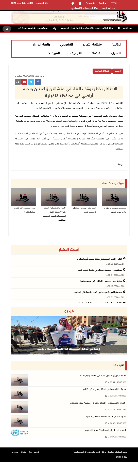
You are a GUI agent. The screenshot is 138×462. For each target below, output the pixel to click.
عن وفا (15, 452)
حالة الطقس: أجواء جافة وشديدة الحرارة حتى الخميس (93, 28)
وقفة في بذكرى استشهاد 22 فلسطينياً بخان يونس (68, 349)
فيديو (69, 311)
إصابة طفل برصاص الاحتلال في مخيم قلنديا (84, 210)
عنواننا (23, 452)
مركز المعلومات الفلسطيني (85, 8)
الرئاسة (116, 45)
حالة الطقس (42, 3)
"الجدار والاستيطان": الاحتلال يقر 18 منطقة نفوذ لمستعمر (98, 403)
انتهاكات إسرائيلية (102, 71)
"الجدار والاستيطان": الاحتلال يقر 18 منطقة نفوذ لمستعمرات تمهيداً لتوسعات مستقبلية (54, 214)
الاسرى (116, 53)
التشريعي (66, 45)
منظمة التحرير (92, 45)
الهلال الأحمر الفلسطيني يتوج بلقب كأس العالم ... (99, 259)
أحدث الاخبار (69, 249)
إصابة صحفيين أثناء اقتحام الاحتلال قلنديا (25, 210)
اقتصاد (96, 53)
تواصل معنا (34, 452)
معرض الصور (108, 8)
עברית (114, 3)
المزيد (56, 53)
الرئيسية (117, 71)
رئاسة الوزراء (41, 45)
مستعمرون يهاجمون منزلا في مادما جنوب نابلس (114, 210)
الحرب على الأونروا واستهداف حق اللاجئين (105, 430)
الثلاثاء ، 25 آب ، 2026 (22, 3)
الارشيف (76, 53)
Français (90, 3)
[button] (19, 330)
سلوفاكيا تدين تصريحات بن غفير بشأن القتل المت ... (98, 292)
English (103, 3)
